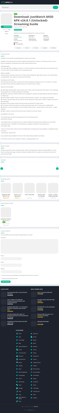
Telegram (45, 47)
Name (2, 255)
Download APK (8, 26)
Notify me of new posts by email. (10, 278)
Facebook (19, 47)
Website (2, 268)
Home (19, 14)
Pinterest (36, 47)
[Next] (57, 168)
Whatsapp (54, 47)
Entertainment (25, 14)
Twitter (27, 47)
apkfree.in (36, 406)
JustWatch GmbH (18, 37)
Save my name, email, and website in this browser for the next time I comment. (20, 275)
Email (2, 262)
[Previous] (1, 168)
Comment (3, 237)
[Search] (55, 7)
